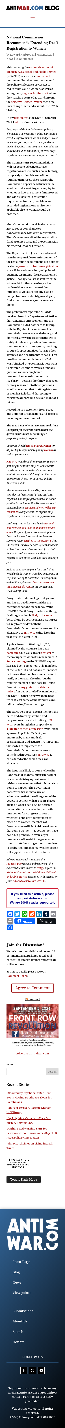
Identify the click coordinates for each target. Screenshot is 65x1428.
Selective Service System (26, 102)
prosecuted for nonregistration (38, 266)
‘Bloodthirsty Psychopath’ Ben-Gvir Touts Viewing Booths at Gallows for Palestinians (29, 1097)
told (16, 122)
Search (18, 1332)
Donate (19, 1342)
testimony (20, 117)
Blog (16, 1272)
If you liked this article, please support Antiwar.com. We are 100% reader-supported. (32, 898)
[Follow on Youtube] (41, 1370)
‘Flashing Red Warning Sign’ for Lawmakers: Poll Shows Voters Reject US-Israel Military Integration (32, 1133)
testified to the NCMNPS (37, 540)
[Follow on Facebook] (23, 1370)
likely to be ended (42, 615)
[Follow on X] (32, 1370)
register (46, 653)
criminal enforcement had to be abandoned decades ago (30, 528)
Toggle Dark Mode (23, 1179)
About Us (20, 1321)
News (9, 58)
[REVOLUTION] (32, 1045)
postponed (13, 653)
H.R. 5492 (11, 461)
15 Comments (24, 58)
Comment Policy (16, 976)
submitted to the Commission (24, 729)
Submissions (23, 1311)
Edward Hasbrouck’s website (29, 881)
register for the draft (35, 93)
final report (42, 76)
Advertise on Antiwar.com (32, 1053)
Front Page (21, 1262)
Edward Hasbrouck (22, 54)
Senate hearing (16, 661)
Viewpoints (22, 1293)
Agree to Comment (32, 988)
